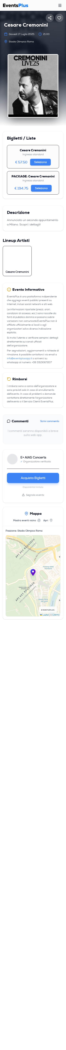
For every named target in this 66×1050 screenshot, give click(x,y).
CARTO (55, 614)
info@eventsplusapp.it (19, 358)
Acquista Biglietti (33, 478)
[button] (33, 572)
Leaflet (45, 614)
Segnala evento (35, 494)
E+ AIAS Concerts (33, 457)
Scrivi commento (49, 421)
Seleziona (40, 162)
